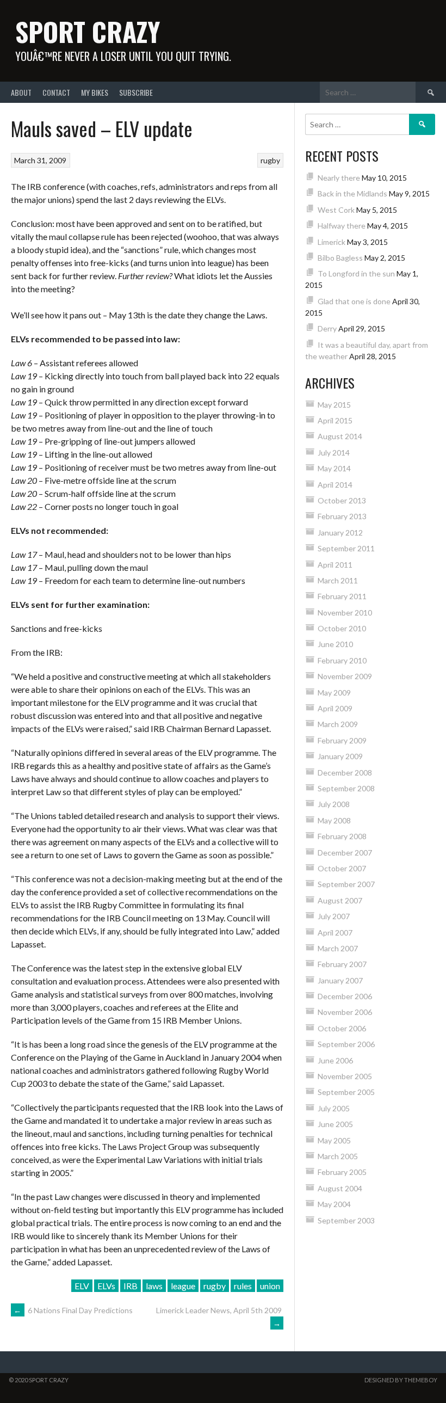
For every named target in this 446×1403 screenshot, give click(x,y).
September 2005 (346, 1092)
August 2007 (340, 900)
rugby (270, 160)
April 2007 (335, 932)
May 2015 (334, 404)
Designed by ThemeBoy (400, 1379)
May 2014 (334, 468)
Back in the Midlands (352, 193)
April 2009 (335, 708)
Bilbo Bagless (340, 257)
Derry (327, 328)
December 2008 (345, 772)
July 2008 (334, 804)
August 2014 (340, 436)
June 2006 (335, 1060)
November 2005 (345, 1076)
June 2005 (335, 1124)
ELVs (106, 1286)
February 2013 (342, 516)
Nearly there (339, 177)
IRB (130, 1286)
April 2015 (335, 420)
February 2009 (342, 740)
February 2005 (342, 1172)
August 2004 (340, 1188)
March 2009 (338, 724)
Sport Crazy (87, 31)
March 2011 (338, 580)
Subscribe (136, 92)
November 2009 (345, 676)
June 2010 (335, 644)
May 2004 (334, 1204)
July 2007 (334, 916)
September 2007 (346, 884)
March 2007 (338, 948)
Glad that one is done (354, 301)
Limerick (331, 242)
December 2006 (345, 996)
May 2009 (334, 692)
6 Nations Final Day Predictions (73, 1310)
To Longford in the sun (356, 273)
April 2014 (335, 484)
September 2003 (346, 1220)
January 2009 (340, 756)
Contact (56, 92)
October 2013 (342, 500)
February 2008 (342, 836)
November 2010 (345, 612)
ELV (82, 1286)
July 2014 (334, 452)
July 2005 (334, 1108)
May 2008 (334, 820)
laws (154, 1286)
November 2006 (345, 1012)
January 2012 (340, 532)
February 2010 (342, 660)
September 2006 (346, 1044)
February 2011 (342, 596)
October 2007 (342, 868)
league (183, 1286)
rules (243, 1286)
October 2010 (342, 628)
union (270, 1286)
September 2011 (346, 548)
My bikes (94, 92)
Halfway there (342, 225)
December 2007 (345, 852)
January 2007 (340, 980)
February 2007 (342, 964)
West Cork (336, 209)
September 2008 (346, 788)
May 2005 (334, 1140)
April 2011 (335, 564)
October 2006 (342, 1028)
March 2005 (338, 1156)
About (21, 92)
